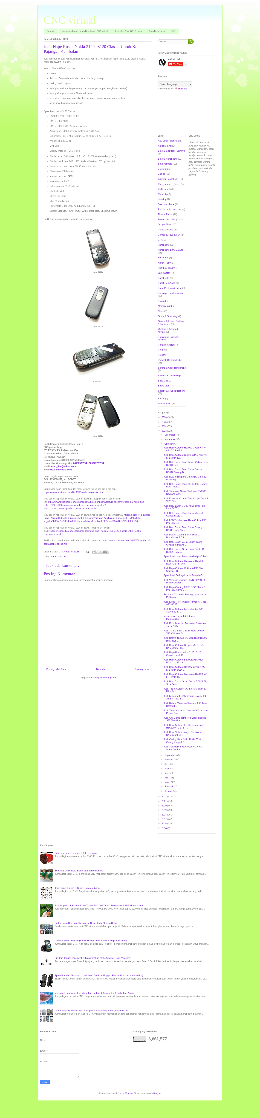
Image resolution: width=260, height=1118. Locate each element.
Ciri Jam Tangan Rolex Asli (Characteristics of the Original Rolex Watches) (93, 958)
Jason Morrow (125, 1093)
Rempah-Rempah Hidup (170, 360)
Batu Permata (165, 163)
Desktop (162, 199)
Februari (169, 786)
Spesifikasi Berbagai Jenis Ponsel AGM (184, 575)
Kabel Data (163, 278)
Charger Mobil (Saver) (169, 184)
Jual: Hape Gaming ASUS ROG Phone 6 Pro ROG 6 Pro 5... (184, 588)
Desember (170, 434)
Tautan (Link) (164, 403)
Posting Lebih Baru (56, 669)
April (167, 777)
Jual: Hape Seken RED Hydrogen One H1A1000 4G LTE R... (183, 726)
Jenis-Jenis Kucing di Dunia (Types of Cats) (77, 888)
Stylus (161, 398)
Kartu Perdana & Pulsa (169, 288)
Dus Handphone (166, 204)
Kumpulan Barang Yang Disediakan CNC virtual (85, 31)
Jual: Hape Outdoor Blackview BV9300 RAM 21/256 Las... (183, 661)
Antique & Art (165, 146)
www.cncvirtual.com (61, 469)
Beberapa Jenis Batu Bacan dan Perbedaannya (79, 870)
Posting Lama (142, 669)
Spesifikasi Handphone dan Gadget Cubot (185, 556)
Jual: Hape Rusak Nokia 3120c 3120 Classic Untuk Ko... (182, 654)
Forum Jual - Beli (59, 556)
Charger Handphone (168, 179)
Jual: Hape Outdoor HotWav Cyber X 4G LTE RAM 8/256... (184, 668)
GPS (160, 239)
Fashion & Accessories (170, 209)
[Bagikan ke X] (100, 552)
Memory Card (165, 306)
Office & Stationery (168, 316)
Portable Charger (166, 344)
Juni (166, 768)
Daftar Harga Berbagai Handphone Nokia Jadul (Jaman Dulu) (86, 923)
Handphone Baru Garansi (171, 250)
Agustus (169, 759)
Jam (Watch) (164, 273)
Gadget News (165, 224)
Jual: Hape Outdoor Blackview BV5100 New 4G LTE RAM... (183, 562)
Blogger (157, 1093)
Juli (166, 764)
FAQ (173, 31)
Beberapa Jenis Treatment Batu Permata (76, 853)
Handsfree (163, 257)
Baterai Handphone (167, 158)
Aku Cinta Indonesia (168, 140)
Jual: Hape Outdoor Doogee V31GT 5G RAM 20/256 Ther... (184, 646)
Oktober (168, 443)
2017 (164, 819)
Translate (182, 88)
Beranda (51, 31)
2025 (164, 422)
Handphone (163, 245)
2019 (164, 810)
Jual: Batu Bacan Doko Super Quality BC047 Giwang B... (183, 471)
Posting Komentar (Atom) (104, 677)
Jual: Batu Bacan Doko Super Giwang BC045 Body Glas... (183, 529)
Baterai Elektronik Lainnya (171, 150)
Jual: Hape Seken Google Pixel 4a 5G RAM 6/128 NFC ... (183, 733)
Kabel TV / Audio (166, 283)
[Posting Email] (87, 551)
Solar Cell (163, 380)
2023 (164, 431)
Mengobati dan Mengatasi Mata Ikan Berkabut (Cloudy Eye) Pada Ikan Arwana (95, 993)
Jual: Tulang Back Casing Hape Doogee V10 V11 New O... (184, 632)
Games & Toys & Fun (169, 234)
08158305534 (80, 463)
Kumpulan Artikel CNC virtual (128, 31)
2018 (164, 814)
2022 (164, 796)
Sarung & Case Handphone (172, 367)
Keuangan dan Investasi (170, 293)
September (170, 755)
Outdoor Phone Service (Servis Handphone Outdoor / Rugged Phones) (91, 940)
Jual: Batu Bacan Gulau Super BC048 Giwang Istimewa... (183, 543)
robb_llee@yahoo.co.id (64, 466)
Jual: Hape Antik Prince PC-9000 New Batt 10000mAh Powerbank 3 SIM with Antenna (99, 905)
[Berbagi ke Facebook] (104, 552)
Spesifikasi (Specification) (171, 390)
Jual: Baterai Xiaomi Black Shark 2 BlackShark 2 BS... (182, 536)
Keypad (162, 301)
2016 (164, 823)
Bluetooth (163, 169)
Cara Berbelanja (157, 31)
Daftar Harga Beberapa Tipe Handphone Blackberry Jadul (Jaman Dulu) (91, 1010)
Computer (163, 194)
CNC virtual (70, 20)
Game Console (165, 229)
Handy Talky (164, 262)
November (170, 439)
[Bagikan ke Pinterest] (107, 552)
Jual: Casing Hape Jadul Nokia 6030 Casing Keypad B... (182, 741)
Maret (167, 782)
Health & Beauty (166, 268)
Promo (161, 349)
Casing (161, 174)
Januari (168, 791)
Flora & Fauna (165, 214)
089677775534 (96, 463)
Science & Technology (169, 375)
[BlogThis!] (97, 552)
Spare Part (163, 385)
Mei (166, 773)
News (161, 311)
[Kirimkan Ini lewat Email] (94, 552)
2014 (164, 828)
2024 (164, 426)
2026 (164, 417)
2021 (164, 801)
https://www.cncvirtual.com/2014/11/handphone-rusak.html (73, 492)
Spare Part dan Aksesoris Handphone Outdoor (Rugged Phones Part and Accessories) (99, 975)
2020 (164, 805)
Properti (162, 355)
